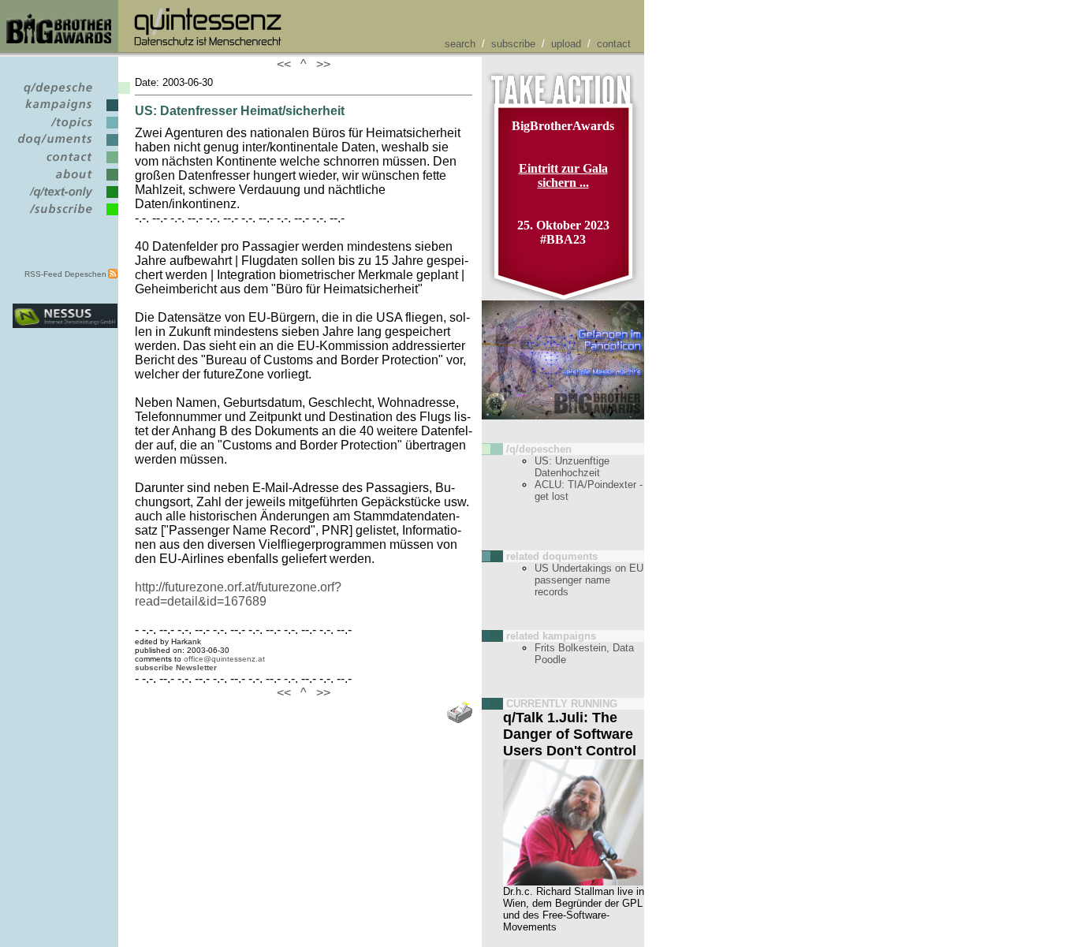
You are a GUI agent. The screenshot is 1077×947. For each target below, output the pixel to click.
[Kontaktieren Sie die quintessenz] (65, 163)
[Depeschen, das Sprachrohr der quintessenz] (65, 94)
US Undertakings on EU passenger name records (589, 580)
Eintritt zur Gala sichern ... (563, 175)
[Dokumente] (65, 146)
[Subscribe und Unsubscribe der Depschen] (65, 215)
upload (566, 44)
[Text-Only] (65, 198)
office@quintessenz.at (224, 658)
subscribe (513, 44)
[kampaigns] (65, 111)
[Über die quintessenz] (65, 181)
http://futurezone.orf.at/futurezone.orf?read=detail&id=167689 (238, 594)
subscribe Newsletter (176, 667)
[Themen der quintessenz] (65, 129)
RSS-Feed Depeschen (65, 274)
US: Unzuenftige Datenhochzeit (572, 467)
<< (287, 64)
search (460, 44)
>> (320, 64)
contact (614, 44)
